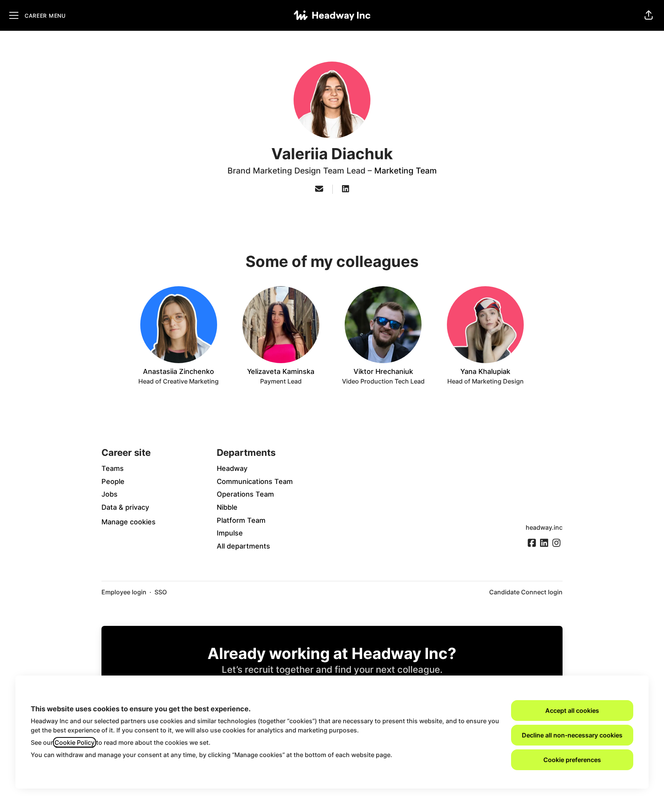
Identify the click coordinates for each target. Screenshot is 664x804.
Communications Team (255, 481)
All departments (243, 546)
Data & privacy (125, 507)
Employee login (123, 592)
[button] (648, 15)
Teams (112, 468)
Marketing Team (405, 170)
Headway (232, 468)
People (112, 481)
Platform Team (241, 520)
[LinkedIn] (345, 189)
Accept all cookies (572, 710)
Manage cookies (128, 522)
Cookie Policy (75, 742)
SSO (160, 592)
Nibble (227, 507)
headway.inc (544, 527)
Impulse (230, 533)
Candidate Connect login (526, 592)
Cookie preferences (572, 760)
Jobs (109, 494)
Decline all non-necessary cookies (572, 735)
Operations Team (245, 494)
